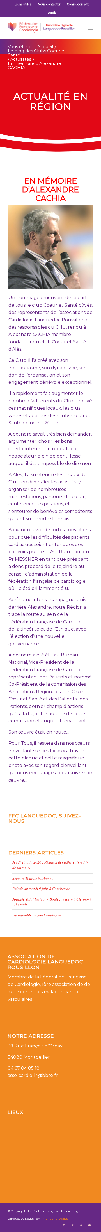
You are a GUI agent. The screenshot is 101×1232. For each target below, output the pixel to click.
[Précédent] (21, 246)
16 (82, 282)
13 (68, 282)
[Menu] (90, 27)
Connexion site (78, 4)
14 (73, 282)
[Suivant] (80, 246)
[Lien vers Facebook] (64, 1225)
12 (64, 282)
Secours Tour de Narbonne (32, 878)
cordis (52, 12)
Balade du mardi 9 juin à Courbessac (41, 888)
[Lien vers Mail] (89, 1225)
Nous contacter (49, 4)
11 (59, 282)
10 (55, 282)
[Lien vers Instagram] (81, 1225)
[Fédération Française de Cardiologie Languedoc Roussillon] (42, 27)
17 (86, 282)
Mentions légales (55, 1219)
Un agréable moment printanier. (37, 915)
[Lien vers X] (72, 1225)
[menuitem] (23, 4)
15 (77, 282)
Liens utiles (23, 4)
